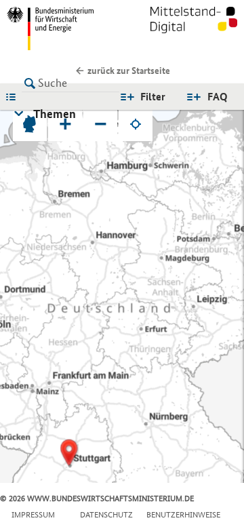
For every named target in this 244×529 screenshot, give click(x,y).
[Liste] (14, 96)
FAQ (217, 96)
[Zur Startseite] (193, 28)
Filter (152, 96)
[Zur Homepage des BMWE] (62, 28)
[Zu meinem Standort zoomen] (135, 124)
